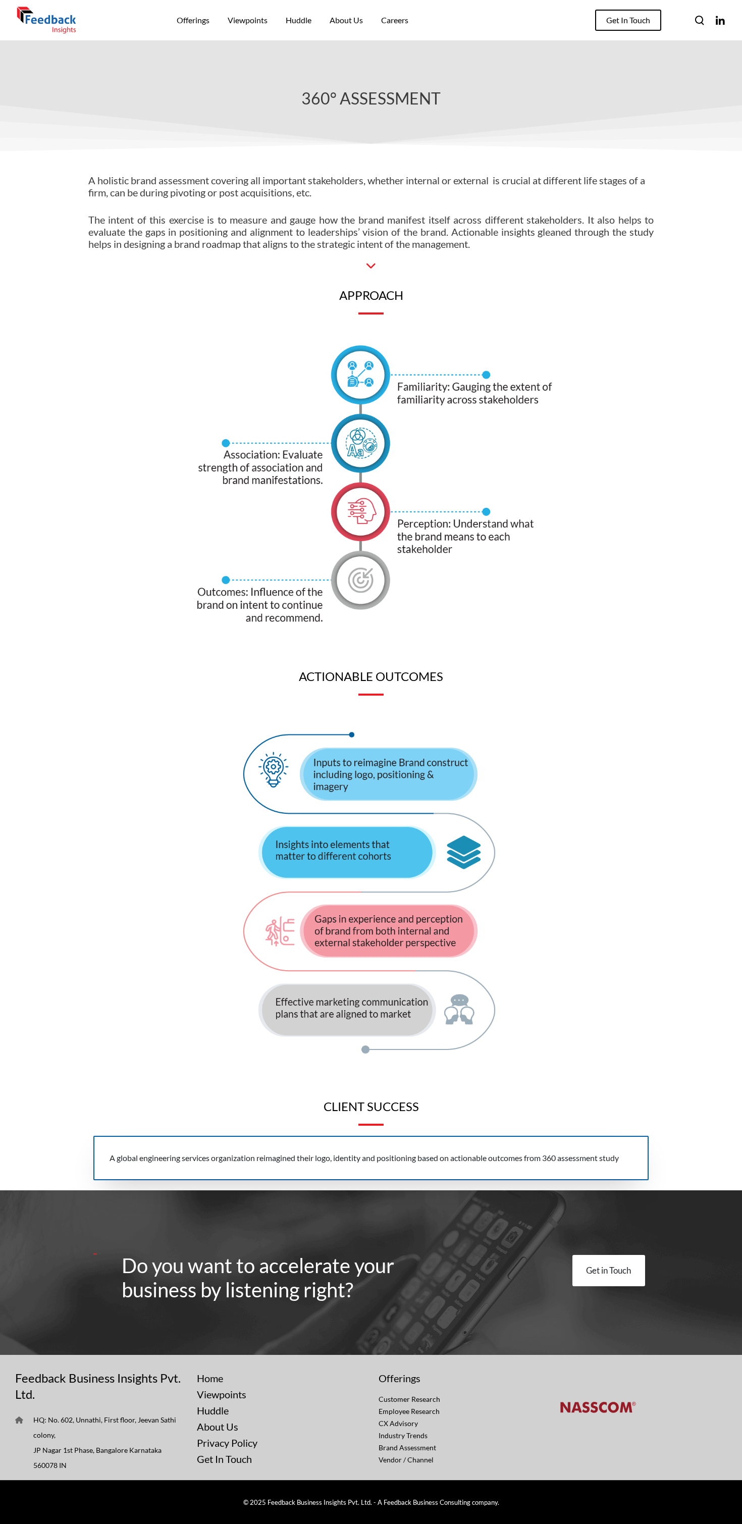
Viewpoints (221, 1394)
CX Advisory (398, 1423)
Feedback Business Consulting (427, 1502)
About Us (217, 1427)
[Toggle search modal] (700, 20)
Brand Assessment (407, 1447)
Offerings (399, 1378)
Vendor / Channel (406, 1459)
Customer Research (409, 1399)
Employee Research (409, 1411)
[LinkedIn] (720, 20)
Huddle (213, 1410)
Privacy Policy (227, 1443)
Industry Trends (403, 1435)
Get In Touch (224, 1459)
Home (210, 1378)
